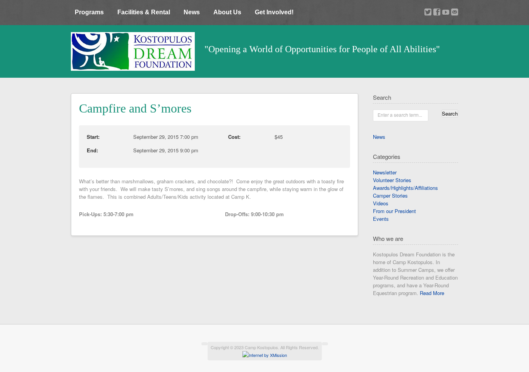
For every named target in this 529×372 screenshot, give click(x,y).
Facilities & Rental (143, 12)
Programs (89, 12)
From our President (394, 211)
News (192, 12)
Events (381, 218)
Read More (432, 293)
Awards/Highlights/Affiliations (405, 187)
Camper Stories (390, 195)
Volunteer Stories (392, 180)
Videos (380, 203)
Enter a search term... (400, 114)
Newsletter (385, 172)
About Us (227, 12)
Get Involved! (274, 12)
